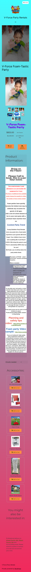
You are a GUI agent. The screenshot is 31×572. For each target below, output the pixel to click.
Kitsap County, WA (12, 540)
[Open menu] (15, 22)
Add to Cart (10, 146)
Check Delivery (22, 147)
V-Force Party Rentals (15, 17)
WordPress (18, 568)
